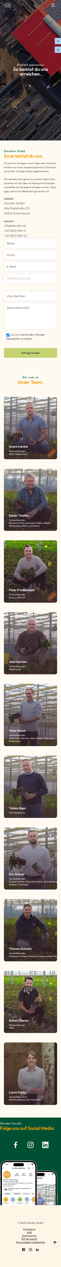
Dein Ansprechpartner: (17, 288)
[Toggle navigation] (53, 5)
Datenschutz (29, 1235)
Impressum (29, 1229)
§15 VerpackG (29, 1238)
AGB (29, 1232)
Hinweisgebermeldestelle (30, 1242)
